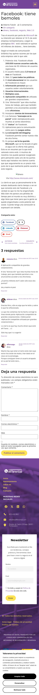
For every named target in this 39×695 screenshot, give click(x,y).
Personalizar (19, 683)
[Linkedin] (18, 506)
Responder (4, 291)
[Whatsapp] (24, 506)
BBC (13, 44)
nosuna (10, 259)
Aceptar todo (19, 676)
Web (3, 433)
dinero (6, 30)
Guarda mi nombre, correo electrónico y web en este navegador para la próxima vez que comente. (18, 446)
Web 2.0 (30, 30)
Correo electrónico (10, 424)
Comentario (7, 387)
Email (7, 576)
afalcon (10, 299)
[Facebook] (6, 506)
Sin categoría (9, 28)
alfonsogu (11, 344)
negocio (22, 30)
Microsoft (30, 35)
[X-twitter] (12, 506)
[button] (35, 4)
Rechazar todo (19, 690)
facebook (14, 30)
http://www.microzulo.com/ (21, 178)
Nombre (5, 415)
